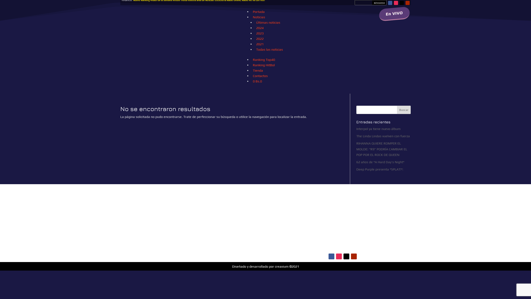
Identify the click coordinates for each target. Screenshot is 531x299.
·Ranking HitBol (330, 225)
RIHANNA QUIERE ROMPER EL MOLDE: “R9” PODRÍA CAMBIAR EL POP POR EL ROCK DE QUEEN (381, 149)
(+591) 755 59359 (240, 230)
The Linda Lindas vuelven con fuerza (383, 136)
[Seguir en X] (402, 3)
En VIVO (394, 13)
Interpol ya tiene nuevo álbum (378, 129)
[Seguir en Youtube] (408, 3)
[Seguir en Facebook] (390, 3)
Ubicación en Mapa (233, 246)
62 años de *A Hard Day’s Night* (380, 162)
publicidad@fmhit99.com (236, 222)
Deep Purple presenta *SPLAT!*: (379, 169)
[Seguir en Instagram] (396, 3)
